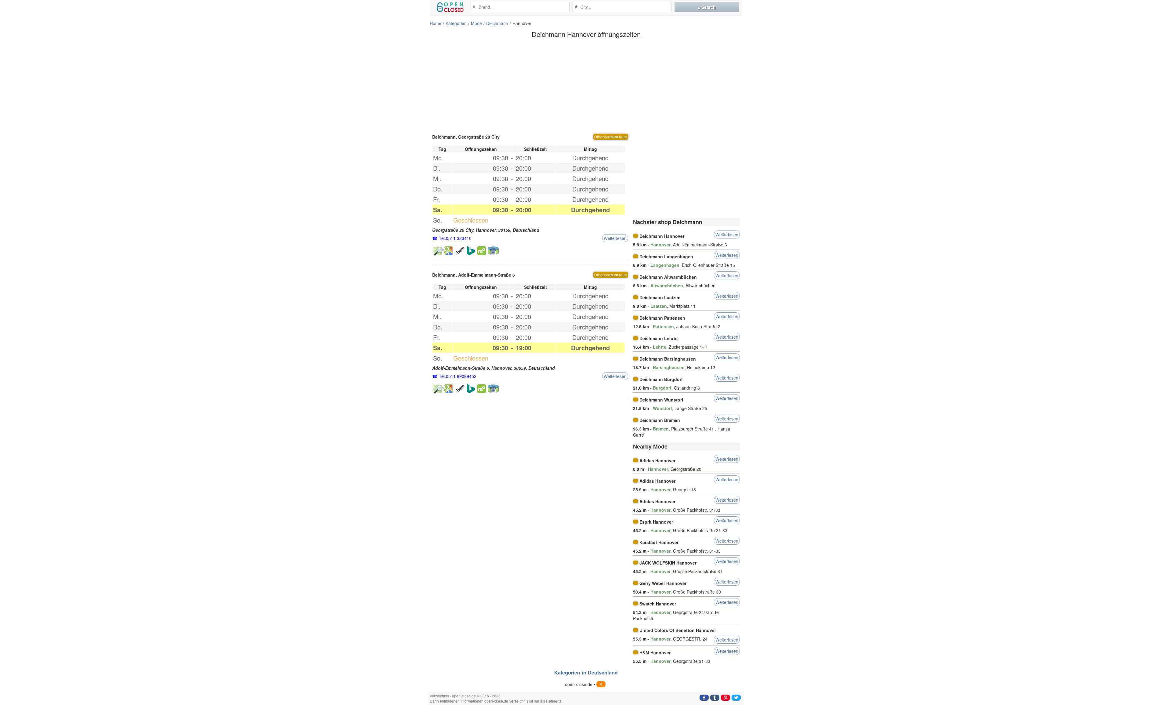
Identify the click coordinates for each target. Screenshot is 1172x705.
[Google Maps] (448, 250)
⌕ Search (707, 7)
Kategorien (456, 23)
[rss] (601, 684)
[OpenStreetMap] (437, 250)
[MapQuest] (481, 250)
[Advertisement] (586, 85)
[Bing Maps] (470, 250)
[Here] (459, 250)
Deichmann (497, 23)
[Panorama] (493, 250)
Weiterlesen (615, 238)
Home (435, 23)
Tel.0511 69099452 (457, 376)
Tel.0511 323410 (455, 238)
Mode (476, 23)
